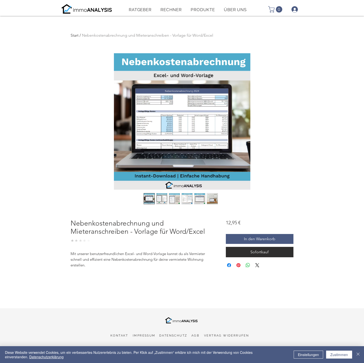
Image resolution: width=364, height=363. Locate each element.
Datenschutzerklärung (46, 356)
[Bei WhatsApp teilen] (248, 265)
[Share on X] (257, 265)
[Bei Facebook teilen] (229, 265)
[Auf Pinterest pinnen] (238, 265)
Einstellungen (308, 354)
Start (74, 35)
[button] (171, 9)
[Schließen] (358, 354)
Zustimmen (339, 354)
